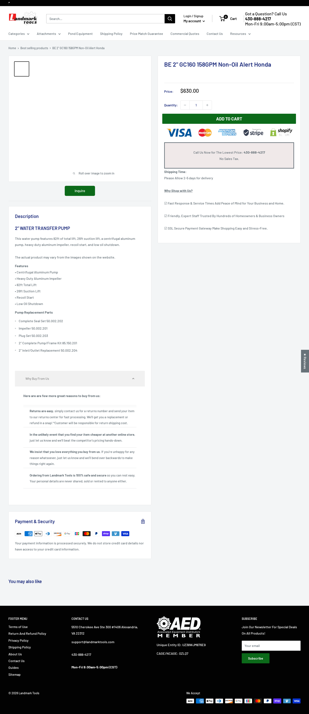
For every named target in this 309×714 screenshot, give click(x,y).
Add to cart (229, 118)
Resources (238, 34)
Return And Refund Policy (27, 633)
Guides (13, 667)
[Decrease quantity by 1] (185, 105)
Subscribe (255, 658)
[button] (80, 379)
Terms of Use (18, 627)
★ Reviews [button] (305, 361)
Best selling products (34, 48)
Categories (16, 34)
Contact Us (215, 34)
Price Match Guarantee (146, 34)
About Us (15, 654)
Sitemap (14, 674)
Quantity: (171, 105)
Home (12, 48)
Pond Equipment (80, 34)
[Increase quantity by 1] (207, 105)
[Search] (170, 18)
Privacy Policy (18, 640)
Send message (154, 61)
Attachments (46, 34)
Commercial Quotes (184, 34)
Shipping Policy (111, 34)
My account (193, 21)
